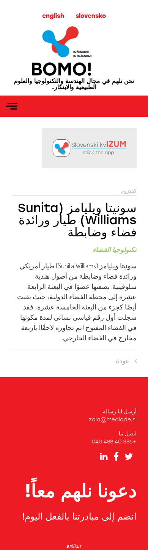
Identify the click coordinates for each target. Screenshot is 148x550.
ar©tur (74, 546)
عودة (125, 360)
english (53, 15)
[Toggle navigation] (12, 106)
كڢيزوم (129, 191)
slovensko (91, 15)
